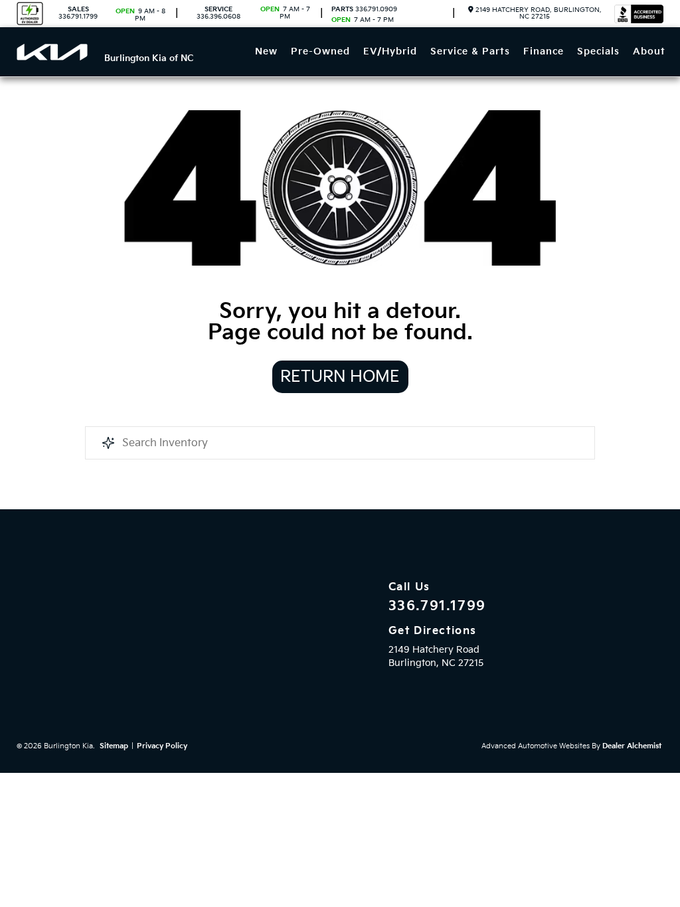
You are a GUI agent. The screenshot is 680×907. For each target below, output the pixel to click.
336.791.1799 (78, 12)
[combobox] (340, 442)
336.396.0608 (218, 12)
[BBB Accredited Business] (638, 14)
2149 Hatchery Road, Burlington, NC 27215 (537, 13)
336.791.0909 (364, 9)
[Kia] (52, 52)
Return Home (340, 376)
